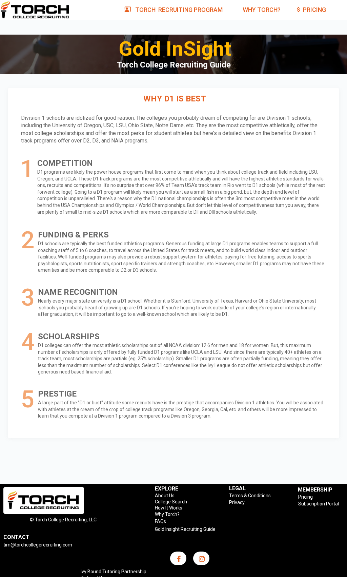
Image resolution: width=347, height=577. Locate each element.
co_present (127, 9)
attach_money (298, 9)
